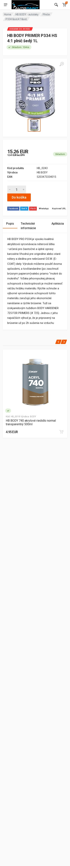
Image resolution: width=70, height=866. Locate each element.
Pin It (32, 208)
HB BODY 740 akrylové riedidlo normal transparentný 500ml (31, 422)
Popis (10, 223)
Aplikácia (58, 223)
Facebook (13, 208)
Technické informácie (28, 226)
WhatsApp (44, 208)
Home (7, 14)
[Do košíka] (61, 431)
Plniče (46, 14)
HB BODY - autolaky (26, 14)
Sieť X (24, 208)
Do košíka (19, 197)
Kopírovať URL (59, 208)
